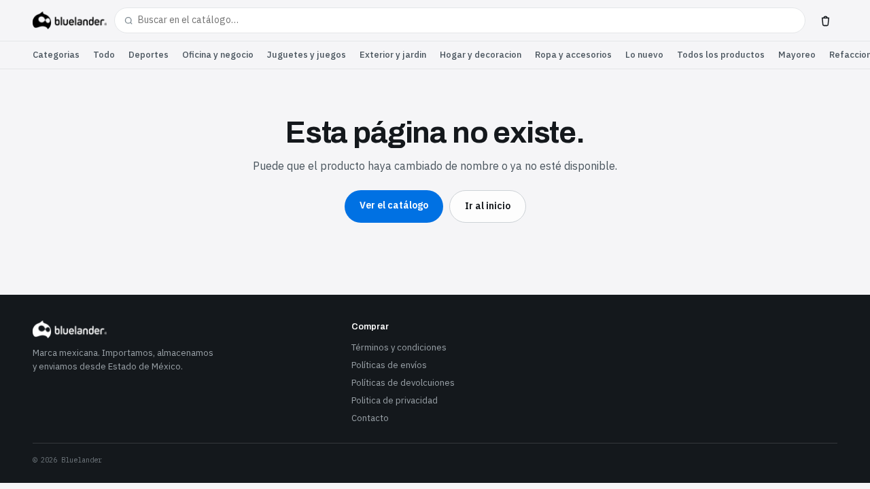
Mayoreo (797, 54)
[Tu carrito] (825, 20)
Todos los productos (721, 54)
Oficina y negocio (218, 54)
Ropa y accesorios (573, 54)
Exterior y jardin (393, 54)
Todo (104, 54)
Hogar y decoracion (480, 54)
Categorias (56, 54)
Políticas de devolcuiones (403, 382)
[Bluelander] (70, 20)
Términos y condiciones (399, 347)
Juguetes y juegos (306, 54)
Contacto (370, 418)
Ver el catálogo (394, 205)
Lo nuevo (644, 54)
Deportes (148, 54)
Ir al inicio (487, 206)
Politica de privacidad (394, 400)
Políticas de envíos (389, 365)
